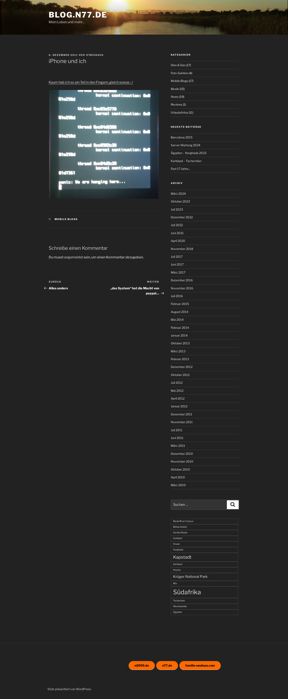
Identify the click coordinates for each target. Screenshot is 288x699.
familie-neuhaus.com (200, 665)
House (176, 544)
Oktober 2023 (180, 201)
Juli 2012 (177, 382)
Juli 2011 (176, 430)
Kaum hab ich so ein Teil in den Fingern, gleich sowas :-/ (91, 82)
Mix (175, 583)
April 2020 (178, 241)
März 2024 (178, 193)
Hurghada (178, 549)
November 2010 (182, 461)
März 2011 (178, 445)
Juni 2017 (177, 264)
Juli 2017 (177, 256)
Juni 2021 (177, 233)
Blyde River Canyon (183, 521)
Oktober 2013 (180, 343)
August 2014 (179, 312)
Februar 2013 (180, 359)
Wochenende (180, 606)
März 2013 (178, 351)
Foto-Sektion (179, 73)
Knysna (177, 570)
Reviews (176, 104)
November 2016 (182, 288)
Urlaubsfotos (179, 112)
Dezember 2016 (182, 280)
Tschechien (179, 600)
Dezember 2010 (182, 453)
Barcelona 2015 (181, 137)
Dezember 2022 (182, 217)
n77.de (167, 665)
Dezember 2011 (181, 414)
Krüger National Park (190, 576)
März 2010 (178, 485)
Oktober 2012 (180, 375)
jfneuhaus (95, 55)
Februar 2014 (180, 327)
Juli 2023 (177, 209)
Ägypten (177, 612)
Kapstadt (182, 557)
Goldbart (177, 538)
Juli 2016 (177, 296)
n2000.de (142, 665)
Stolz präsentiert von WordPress (69, 689)
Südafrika (187, 592)
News (175, 96)
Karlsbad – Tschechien (186, 161)
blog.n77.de (78, 14)
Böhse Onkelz (180, 527)
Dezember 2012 (181, 367)
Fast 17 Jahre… (180, 168)
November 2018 (182, 249)
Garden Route (180, 532)
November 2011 (182, 422)
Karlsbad (177, 564)
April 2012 (177, 398)
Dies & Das (178, 65)
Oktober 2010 (180, 469)
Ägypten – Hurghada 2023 (188, 153)
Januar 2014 (179, 335)
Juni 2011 (177, 438)
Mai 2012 (177, 390)
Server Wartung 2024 (185, 145)
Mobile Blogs (66, 219)
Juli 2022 (177, 225)
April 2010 (178, 477)
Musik (175, 89)
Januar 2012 (179, 406)
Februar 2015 (180, 304)
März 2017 (178, 272)
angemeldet (73, 257)
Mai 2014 (177, 319)
